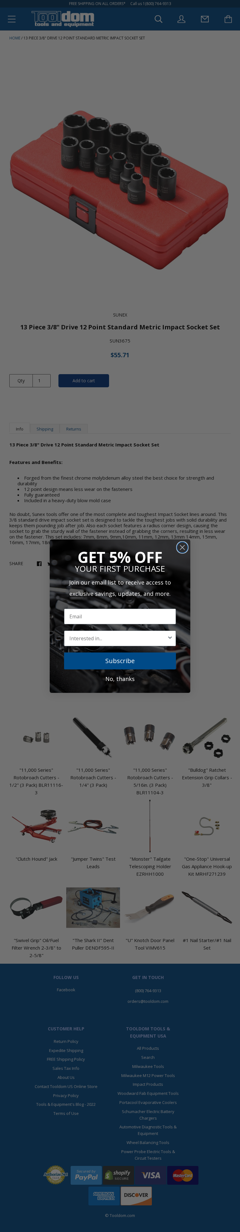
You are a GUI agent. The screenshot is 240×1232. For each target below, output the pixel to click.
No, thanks (120, 679)
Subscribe (120, 661)
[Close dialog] (182, 547)
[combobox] (118, 638)
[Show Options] (170, 638)
